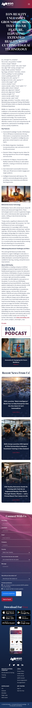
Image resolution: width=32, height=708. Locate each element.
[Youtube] (18, 665)
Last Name (4, 527)
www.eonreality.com (22, 317)
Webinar (16, 364)
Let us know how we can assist (10, 556)
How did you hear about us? (9, 575)
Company (4, 542)
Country (4, 549)
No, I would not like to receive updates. (13, 589)
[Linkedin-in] (22, 665)
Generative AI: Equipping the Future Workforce (16, 361)
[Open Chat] (28, 704)
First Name (4, 520)
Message (4, 563)
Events (4, 323)
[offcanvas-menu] (28, 4)
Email (3, 534)
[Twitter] (14, 665)
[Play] (16, 194)
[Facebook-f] (10, 665)
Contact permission (7, 582)
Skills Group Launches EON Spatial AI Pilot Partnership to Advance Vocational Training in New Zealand (16, 446)
